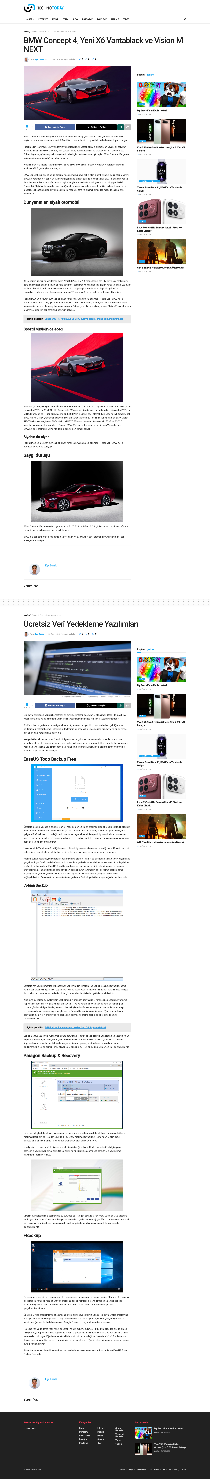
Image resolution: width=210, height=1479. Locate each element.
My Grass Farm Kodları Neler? (152, 110)
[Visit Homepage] (44, 8)
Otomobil (101, 1439)
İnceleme (102, 19)
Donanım (83, 1432)
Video (126, 19)
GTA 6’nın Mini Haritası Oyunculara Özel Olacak (160, 267)
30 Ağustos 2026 (145, 114)
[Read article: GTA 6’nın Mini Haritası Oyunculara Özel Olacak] (161, 251)
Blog (75, 19)
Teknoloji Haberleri (149, 181)
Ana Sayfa (28, 32)
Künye (130, 1470)
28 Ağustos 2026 (145, 272)
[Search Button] (185, 19)
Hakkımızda (141, 1470)
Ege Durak (39, 59)
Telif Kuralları (154, 1470)
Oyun (65, 19)
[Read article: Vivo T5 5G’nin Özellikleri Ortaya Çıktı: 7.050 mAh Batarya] (161, 131)
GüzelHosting (30, 1428)
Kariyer (122, 1470)
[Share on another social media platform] (127, 127)
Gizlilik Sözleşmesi (170, 1470)
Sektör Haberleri (119, 1429)
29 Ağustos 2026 (145, 155)
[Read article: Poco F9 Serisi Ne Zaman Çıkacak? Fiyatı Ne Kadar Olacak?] (161, 211)
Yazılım (118, 1444)
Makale (115, 19)
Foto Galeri (84, 1435)
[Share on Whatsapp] (120, 127)
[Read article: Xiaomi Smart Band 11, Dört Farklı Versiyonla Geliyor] (161, 171)
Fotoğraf (87, 19)
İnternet (43, 19)
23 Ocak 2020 (54, 59)
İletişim (183, 1470)
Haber (29, 19)
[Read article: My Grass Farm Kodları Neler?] (161, 94)
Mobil (55, 19)
